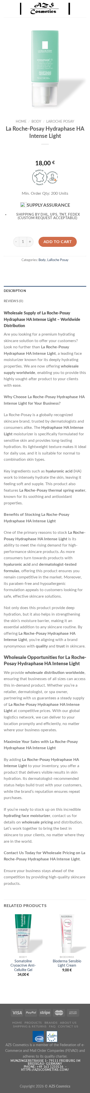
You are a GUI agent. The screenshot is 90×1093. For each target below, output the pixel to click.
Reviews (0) (13, 301)
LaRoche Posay (60, 121)
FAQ (52, 1026)
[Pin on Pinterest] (58, 271)
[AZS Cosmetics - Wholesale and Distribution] (45, 9)
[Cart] (83, 8)
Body (36, 121)
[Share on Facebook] (31, 271)
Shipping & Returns (30, 1026)
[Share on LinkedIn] (68, 271)
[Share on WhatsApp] (22, 271)
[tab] (45, 291)
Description (15, 290)
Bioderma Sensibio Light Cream (67, 964)
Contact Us (68, 1026)
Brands (51, 1022)
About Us (68, 1022)
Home (21, 121)
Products (33, 1022)
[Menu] (7, 8)
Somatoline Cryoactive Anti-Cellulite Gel (23, 966)
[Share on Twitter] (40, 271)
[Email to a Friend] (50, 271)
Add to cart (58, 242)
